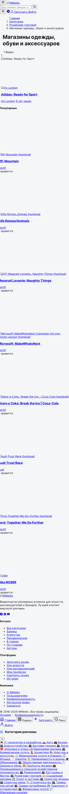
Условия (5, 715)
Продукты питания (37, 765)
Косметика (40, 752)
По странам (14, 644)
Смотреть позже (18, 675)
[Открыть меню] (3, 2)
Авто (48, 742)
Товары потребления (30, 785)
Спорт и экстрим (26, 779)
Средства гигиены (54, 779)
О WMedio (13, 692)
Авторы (12, 648)
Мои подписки (16, 672)
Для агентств (15, 665)
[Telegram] (2, 614)
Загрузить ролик (18, 662)
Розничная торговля (26, 775)
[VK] (5, 614)
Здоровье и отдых (14, 749)
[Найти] (34, 7)
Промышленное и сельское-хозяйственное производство (28, 769)
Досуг (63, 745)
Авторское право (18, 702)
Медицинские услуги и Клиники (38, 755)
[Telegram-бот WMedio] (9, 12)
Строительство (39, 782)
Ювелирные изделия (26, 790)
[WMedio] (13, 3)
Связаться (13, 705)
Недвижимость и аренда (46, 759)
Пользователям (17, 695)
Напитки (19, 759)
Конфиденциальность (21, 699)
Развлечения (31, 772)
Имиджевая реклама (45, 749)
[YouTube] (8, 614)
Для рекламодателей (21, 668)
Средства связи (13, 782)
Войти (32, 12)
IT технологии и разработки (21, 742)
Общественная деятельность (40, 762)
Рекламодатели (17, 638)
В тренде (13, 641)
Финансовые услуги (34, 789)
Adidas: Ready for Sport (19, 94)
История (12, 678)
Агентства (13, 634)
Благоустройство (14, 745)
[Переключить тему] (3, 11)
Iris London (8, 101)
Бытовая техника (42, 745)
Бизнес (60, 742)
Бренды (12, 631)
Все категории (16, 628)
